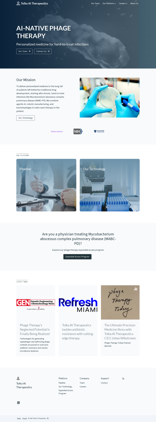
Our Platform (108, 3)
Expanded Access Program (77, 256)
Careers (122, 3)
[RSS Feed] (47, 418)
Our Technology (26, 117)
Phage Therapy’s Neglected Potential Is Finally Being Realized (35, 329)
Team (82, 382)
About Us (134, 3)
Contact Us (41, 51)
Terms (19, 418)
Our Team (95, 3)
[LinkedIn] (18, 403)
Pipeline (62, 382)
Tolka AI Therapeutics (34, 3)
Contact (104, 382)
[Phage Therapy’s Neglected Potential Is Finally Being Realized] (35, 304)
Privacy (24, 418)
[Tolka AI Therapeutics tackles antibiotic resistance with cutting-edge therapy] (78, 304)
